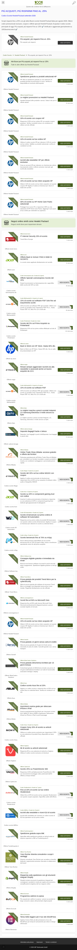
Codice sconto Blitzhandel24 (11, 314)
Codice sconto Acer (11, 506)
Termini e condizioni (51, 942)
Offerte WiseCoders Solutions (11, 676)
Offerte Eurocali (11, 908)
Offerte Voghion (11, 761)
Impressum (40, 942)
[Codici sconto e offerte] (38, 3)
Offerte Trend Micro (11, 592)
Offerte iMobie (11, 719)
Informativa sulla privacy (27, 942)
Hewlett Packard (20, 55)
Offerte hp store (11, 358)
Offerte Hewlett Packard (11, 89)
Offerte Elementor (11, 929)
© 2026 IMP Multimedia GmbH (38, 947)
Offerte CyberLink (11, 781)
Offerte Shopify (11, 888)
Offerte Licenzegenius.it (11, 613)
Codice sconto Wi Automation (11, 528)
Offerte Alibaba (11, 465)
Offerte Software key (11, 571)
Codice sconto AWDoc (11, 825)
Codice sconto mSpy (11, 550)
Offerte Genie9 (11, 654)
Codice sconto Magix (11, 486)
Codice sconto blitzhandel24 (11, 401)
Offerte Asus (11, 698)
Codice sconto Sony (11, 740)
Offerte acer (11, 270)
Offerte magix (11, 379)
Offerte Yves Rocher (11, 867)
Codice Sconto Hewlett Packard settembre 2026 (19, 16)
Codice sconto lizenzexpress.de (11, 291)
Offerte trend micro (11, 249)
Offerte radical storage (11, 444)
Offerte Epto (11, 423)
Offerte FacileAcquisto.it (11, 846)
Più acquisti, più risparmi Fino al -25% (24, 11)
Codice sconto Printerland (11, 337)
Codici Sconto (7, 55)
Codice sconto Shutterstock (11, 803)
